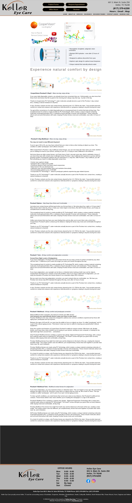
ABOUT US (72, 14)
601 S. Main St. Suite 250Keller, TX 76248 (119, 3)
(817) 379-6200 (94, 476)
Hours (113, 11)
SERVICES (80, 14)
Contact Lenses (112, 14)
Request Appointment (77, 4)
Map (127, 11)
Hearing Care (124, 14)
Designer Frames (99, 14)
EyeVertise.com (77, 500)
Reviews (76, 9)
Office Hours (53, 9)
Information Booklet (95, 90)
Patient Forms (53, 4)
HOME (65, 14)
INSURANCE (88, 14)
